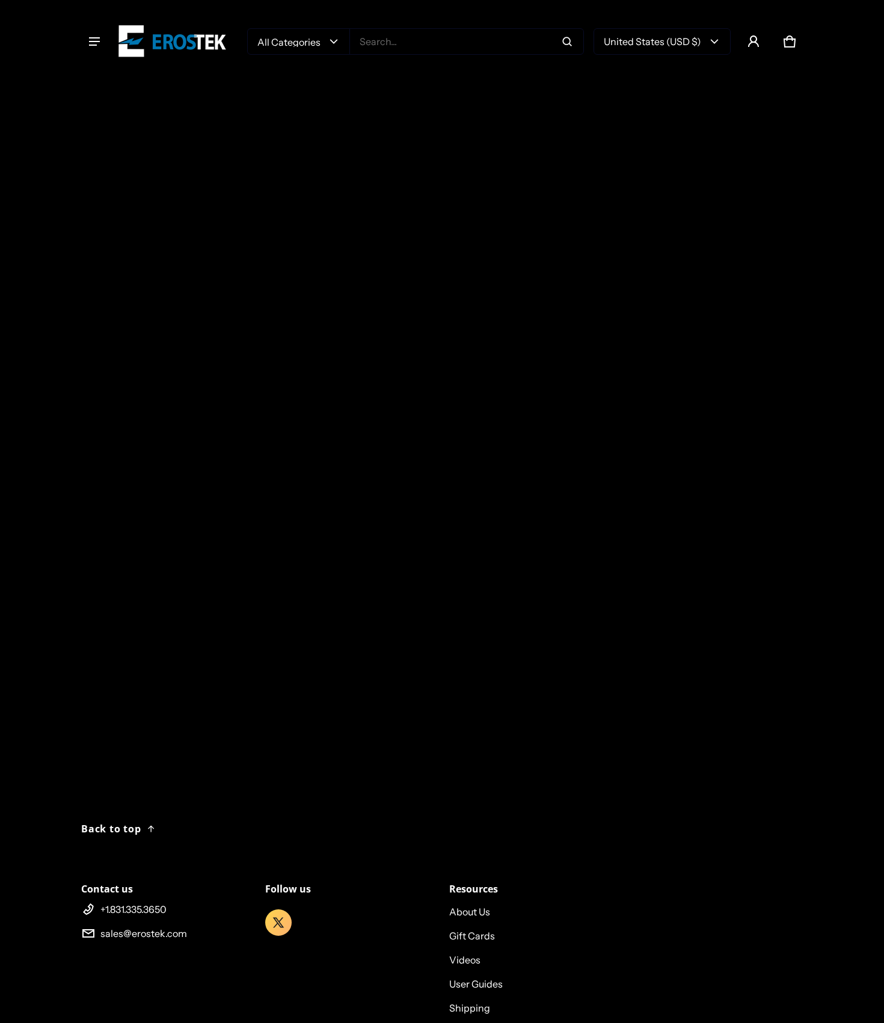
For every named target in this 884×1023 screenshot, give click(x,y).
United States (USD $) (652, 41)
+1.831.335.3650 (133, 909)
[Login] (753, 41)
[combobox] (466, 41)
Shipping (469, 1008)
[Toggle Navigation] (94, 41)
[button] (789, 41)
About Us (469, 912)
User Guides (476, 984)
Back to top (111, 828)
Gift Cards (472, 936)
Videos (464, 960)
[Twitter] (278, 922)
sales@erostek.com (143, 933)
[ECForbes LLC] (177, 41)
